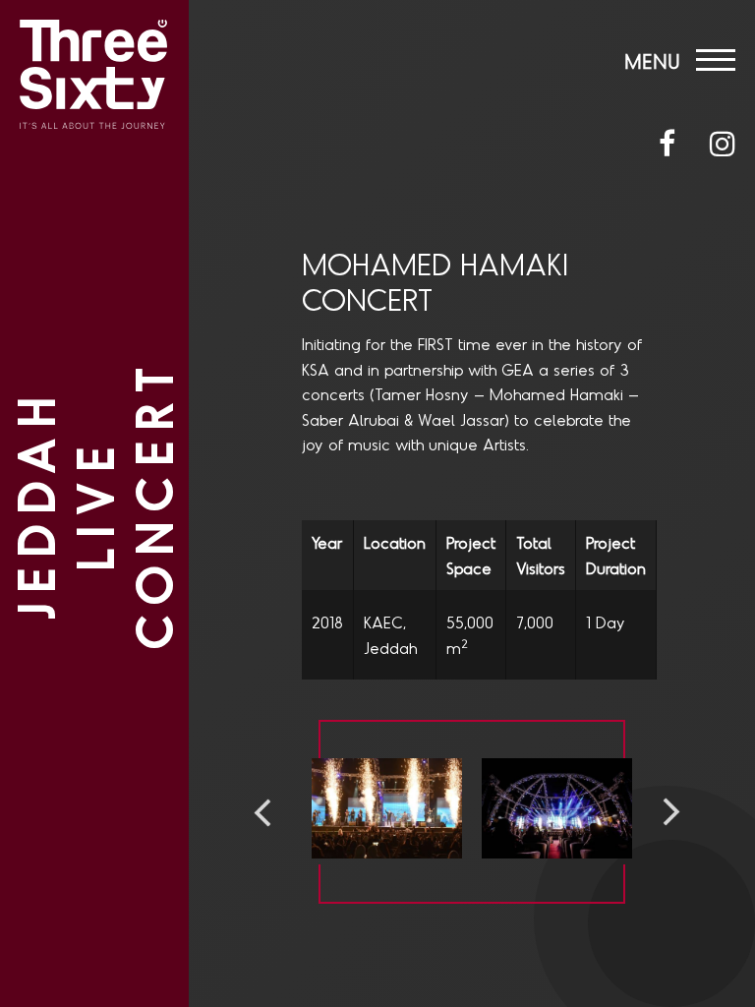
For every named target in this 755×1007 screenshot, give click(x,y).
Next (671, 812)
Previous (262, 812)
